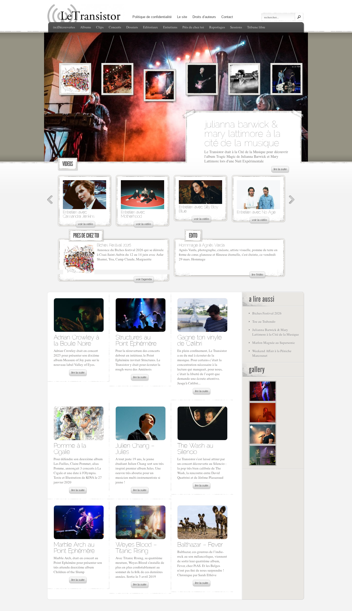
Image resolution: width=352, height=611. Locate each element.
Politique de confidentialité (152, 17)
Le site (182, 17)
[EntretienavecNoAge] (256, 212)
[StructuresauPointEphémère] (135, 340)
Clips (100, 27)
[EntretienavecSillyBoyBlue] (199, 209)
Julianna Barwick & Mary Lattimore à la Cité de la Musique (275, 332)
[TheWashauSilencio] (196, 448)
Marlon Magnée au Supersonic (273, 342)
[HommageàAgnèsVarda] (202, 245)
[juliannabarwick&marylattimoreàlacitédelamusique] (243, 133)
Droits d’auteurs (204, 17)
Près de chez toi (193, 27)
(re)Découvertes (64, 27)
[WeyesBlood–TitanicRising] (136, 547)
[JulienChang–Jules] (135, 448)
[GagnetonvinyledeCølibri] (200, 340)
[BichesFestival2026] (114, 245)
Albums (85, 27)
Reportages (217, 27)
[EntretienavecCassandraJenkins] (79, 214)
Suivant (292, 199)
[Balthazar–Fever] (200, 544)
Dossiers (132, 27)
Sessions (236, 27)
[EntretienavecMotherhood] (133, 214)
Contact (227, 17)
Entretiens (170, 27)
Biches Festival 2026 (267, 313)
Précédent (50, 199)
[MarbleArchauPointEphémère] (75, 547)
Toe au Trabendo (263, 321)
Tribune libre (256, 27)
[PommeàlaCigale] (71, 448)
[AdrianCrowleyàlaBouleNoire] (77, 340)
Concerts (115, 27)
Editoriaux (150, 27)
